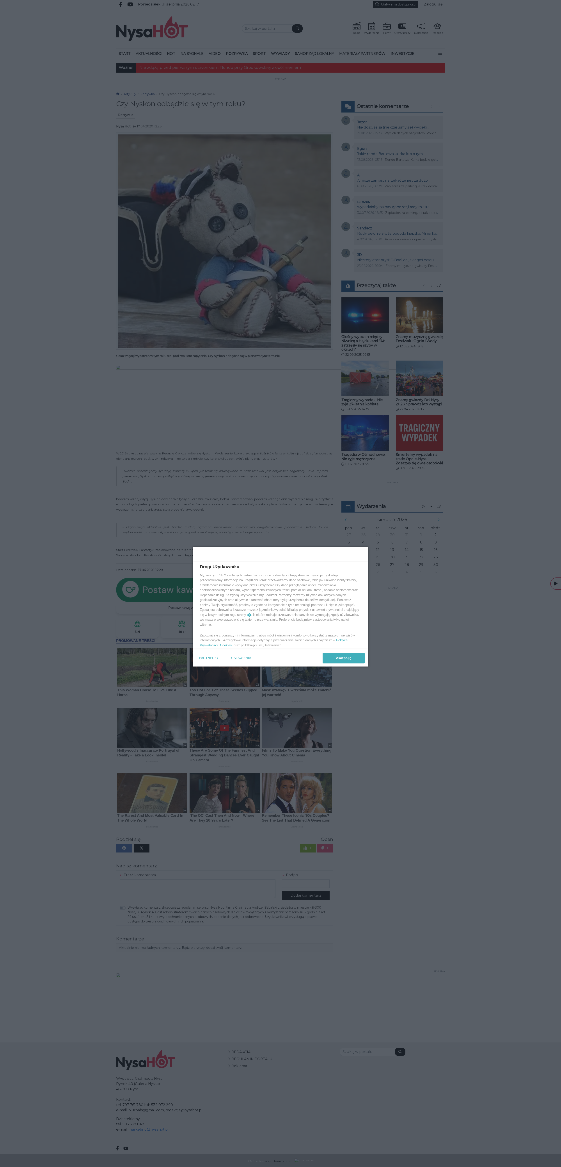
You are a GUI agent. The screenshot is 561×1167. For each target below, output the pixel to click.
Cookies (226, 645)
